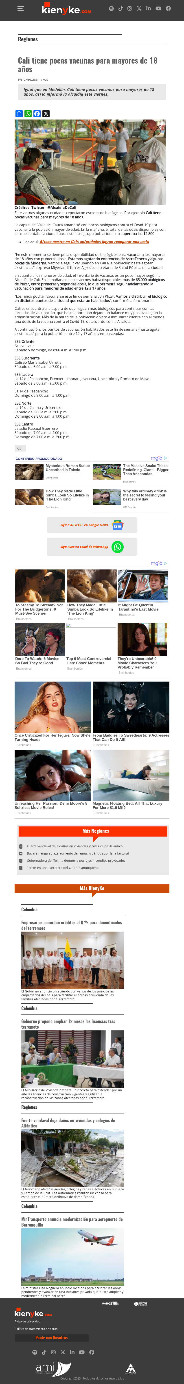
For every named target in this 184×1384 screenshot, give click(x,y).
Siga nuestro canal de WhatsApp (85, 547)
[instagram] (129, 9)
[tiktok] (120, 9)
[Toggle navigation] (21, 8)
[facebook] (168, 9)
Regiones (28, 39)
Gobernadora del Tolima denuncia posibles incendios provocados (76, 860)
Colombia (29, 910)
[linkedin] (148, 9)
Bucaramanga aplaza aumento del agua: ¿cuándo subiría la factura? (78, 853)
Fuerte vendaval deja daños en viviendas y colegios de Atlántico (75, 846)
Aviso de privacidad (27, 1321)
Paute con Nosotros (51, 1338)
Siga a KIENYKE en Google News (85, 525)
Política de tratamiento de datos (36, 1329)
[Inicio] (66, 8)
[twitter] (139, 9)
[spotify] (111, 9)
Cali (20, 448)
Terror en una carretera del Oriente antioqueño (63, 868)
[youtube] (158, 9)
